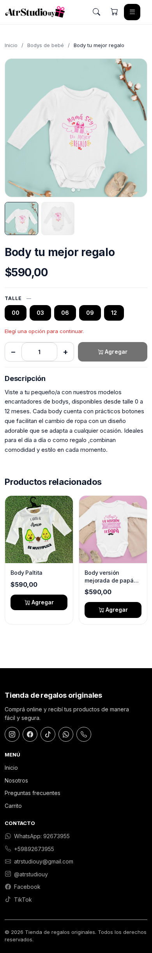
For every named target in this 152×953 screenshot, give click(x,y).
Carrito (13, 805)
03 (40, 312)
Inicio (11, 45)
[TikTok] (48, 734)
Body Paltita (26, 572)
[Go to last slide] (17, 127)
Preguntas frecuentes (32, 793)
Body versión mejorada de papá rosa (109, 576)
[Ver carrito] (114, 12)
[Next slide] (134, 127)
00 (15, 312)
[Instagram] (12, 734)
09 (90, 312)
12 (114, 312)
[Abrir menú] (132, 12)
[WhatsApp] (65, 734)
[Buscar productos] (96, 12)
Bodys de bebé (45, 45)
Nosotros (16, 780)
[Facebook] (30, 734)
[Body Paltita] (39, 529)
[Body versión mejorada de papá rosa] (113, 529)
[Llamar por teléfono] (83, 734)
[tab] (73, 190)
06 (65, 312)
